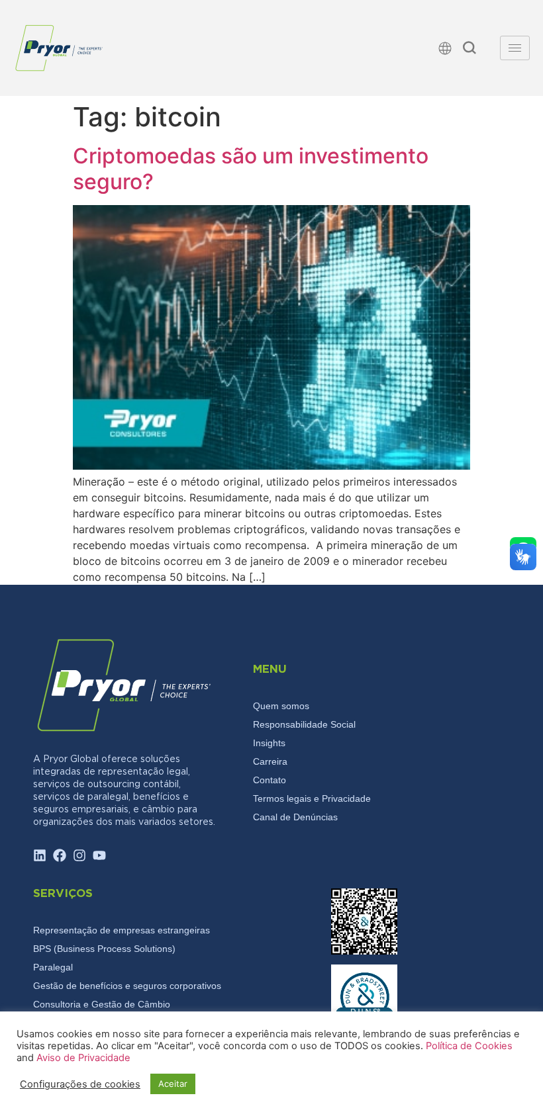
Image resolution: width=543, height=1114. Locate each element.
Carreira (270, 761)
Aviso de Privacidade (83, 1058)
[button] (469, 49)
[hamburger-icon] (515, 48)
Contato (269, 780)
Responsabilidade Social (304, 724)
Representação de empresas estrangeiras (121, 930)
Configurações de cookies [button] (80, 1084)
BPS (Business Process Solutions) (104, 948)
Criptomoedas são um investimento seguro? (250, 168)
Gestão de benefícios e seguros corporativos (127, 985)
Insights (269, 743)
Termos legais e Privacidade (312, 798)
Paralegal (53, 967)
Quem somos (281, 706)
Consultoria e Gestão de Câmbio (101, 1004)
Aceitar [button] (172, 1083)
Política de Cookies (469, 1046)
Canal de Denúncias (295, 817)
